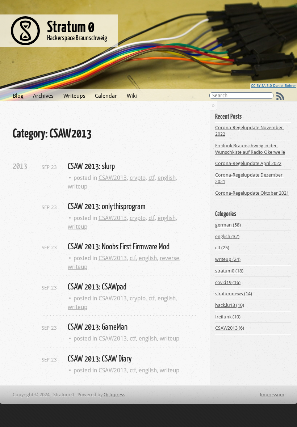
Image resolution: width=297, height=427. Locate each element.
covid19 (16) (227, 282)
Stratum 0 (71, 26)
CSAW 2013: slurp (91, 166)
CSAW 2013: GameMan (97, 326)
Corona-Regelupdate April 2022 (248, 163)
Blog (18, 96)
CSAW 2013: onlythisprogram (107, 206)
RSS (280, 96)
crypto (138, 177)
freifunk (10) (227, 317)
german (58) (228, 225)
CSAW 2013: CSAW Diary (100, 358)
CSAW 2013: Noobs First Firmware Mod (119, 246)
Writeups (74, 96)
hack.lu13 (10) (229, 305)
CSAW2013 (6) (229, 328)
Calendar (106, 96)
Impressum (272, 394)
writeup (77, 186)
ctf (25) (222, 247)
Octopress (114, 394)
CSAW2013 (113, 177)
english (167, 177)
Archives (43, 96)
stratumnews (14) (233, 293)
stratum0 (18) (229, 271)
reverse (169, 258)
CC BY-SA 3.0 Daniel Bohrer (273, 86)
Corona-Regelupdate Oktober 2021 (252, 193)
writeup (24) (227, 259)
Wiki (132, 96)
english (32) (227, 236)
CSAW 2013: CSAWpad (97, 286)
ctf (151, 177)
